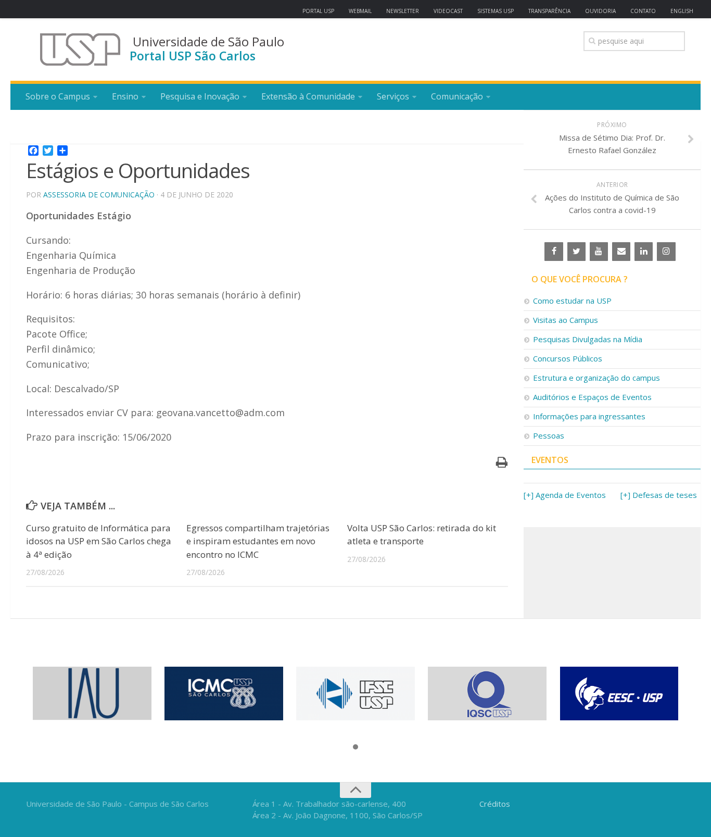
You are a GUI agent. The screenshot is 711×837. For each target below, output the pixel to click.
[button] (355, 747)
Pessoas (548, 435)
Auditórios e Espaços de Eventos (592, 397)
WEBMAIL (360, 11)
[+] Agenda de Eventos (565, 495)
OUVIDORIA (600, 11)
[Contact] (621, 251)
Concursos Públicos (567, 358)
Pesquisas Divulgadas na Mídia (587, 339)
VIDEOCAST (448, 11)
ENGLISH (681, 11)
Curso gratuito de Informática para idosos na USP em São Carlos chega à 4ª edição (98, 541)
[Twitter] (576, 251)
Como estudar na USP (572, 300)
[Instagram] (666, 251)
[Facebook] (553, 251)
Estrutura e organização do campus (596, 377)
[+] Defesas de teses (658, 495)
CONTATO (643, 11)
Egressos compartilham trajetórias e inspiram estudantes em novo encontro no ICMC (257, 541)
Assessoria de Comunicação (99, 194)
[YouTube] (599, 251)
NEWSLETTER (402, 11)
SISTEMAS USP (495, 11)
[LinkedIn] (643, 251)
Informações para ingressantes (589, 416)
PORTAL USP (318, 11)
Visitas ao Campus (565, 320)
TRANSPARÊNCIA (549, 11)
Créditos (494, 803)
